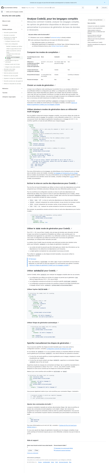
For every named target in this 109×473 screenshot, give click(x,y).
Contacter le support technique (62, 450)
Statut (52, 462)
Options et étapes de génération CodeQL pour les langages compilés (49, 265)
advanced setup (55, 37)
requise (72, 176)
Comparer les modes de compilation (42, 52)
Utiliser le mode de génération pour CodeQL (48, 228)
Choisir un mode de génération (40, 85)
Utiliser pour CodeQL (41, 271)
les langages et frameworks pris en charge (66, 173)
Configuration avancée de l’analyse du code (58, 348)
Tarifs (56, 462)
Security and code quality (11, 16)
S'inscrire (104, 7)
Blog (70, 462)
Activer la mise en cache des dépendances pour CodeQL (51, 183)
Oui (31, 450)
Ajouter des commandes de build (39, 404)
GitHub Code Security (57, 46)
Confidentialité (46, 462)
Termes (40, 462)
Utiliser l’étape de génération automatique (42, 323)
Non (37, 450)
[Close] (105, 2)
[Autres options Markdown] (104, 20)
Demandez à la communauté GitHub (64, 448)
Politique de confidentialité (32, 453)
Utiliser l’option (37, 289)
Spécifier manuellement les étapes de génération (48, 343)
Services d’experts (63, 462)
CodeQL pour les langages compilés (14, 11)
